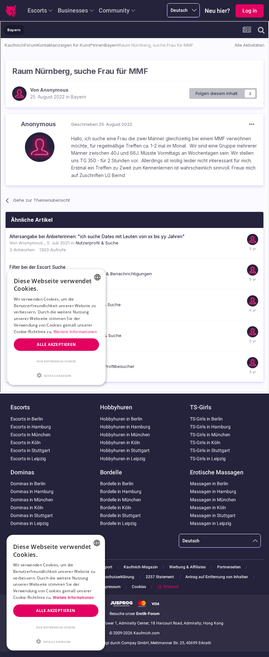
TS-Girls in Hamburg (210, 426)
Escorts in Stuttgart (30, 450)
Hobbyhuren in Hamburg (125, 426)
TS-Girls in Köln (205, 442)
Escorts (37, 10)
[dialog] (56, 592)
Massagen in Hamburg (213, 491)
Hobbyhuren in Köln (120, 442)
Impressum (110, 587)
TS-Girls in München (210, 434)
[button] (55, 641)
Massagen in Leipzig (210, 523)
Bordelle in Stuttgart (120, 515)
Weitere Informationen (73, 597)
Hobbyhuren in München (125, 434)
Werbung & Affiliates (187, 567)
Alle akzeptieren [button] (55, 610)
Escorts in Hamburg (30, 426)
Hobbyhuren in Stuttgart (125, 450)
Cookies (139, 586)
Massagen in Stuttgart (213, 515)
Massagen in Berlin (209, 483)
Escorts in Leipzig (28, 458)
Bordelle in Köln (115, 507)
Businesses (73, 10)
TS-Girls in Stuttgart (210, 450)
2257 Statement (160, 577)
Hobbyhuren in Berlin (121, 418)
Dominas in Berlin (28, 483)
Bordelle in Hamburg (120, 491)
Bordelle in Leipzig (118, 523)
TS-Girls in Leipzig (208, 458)
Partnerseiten (229, 567)
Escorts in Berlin (26, 418)
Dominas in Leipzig (29, 523)
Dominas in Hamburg (31, 491)
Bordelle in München (120, 499)
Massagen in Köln (208, 507)
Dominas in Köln (26, 507)
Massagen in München (213, 499)
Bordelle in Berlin (117, 483)
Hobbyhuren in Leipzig (122, 458)
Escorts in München (30, 434)
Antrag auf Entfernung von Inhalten (216, 577)
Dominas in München (31, 499)
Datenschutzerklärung (114, 577)
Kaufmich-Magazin (141, 567)
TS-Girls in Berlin (206, 418)
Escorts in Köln (25, 442)
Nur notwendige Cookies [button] (55, 627)
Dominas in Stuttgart (31, 515)
